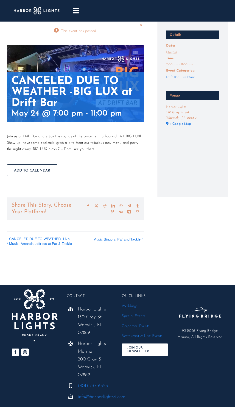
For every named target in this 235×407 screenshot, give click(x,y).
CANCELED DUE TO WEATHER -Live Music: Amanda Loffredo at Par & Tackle (40, 241)
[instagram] (25, 352)
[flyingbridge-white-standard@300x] (200, 303)
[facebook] (15, 352)
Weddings (129, 306)
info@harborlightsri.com (102, 397)
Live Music (188, 77)
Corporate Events (135, 326)
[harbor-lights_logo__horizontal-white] (36, 9)
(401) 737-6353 (93, 386)
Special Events (133, 316)
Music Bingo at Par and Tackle (117, 239)
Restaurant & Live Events (142, 336)
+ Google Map (180, 124)
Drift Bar (172, 77)
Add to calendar (32, 170)
